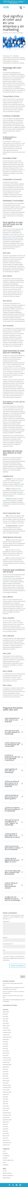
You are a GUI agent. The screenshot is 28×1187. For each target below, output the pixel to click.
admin (6, 32)
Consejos (5, 1153)
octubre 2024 (6, 1062)
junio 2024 (5, 1071)
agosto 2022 (6, 1122)
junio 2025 (5, 1044)
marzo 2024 (6, 1078)
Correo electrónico (8, 943)
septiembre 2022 (7, 1119)
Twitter (19, 488)
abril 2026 (5, 1021)
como (4, 1151)
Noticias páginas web (8, 1160)
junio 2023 (5, 1099)
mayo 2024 (5, 1073)
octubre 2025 (6, 1034)
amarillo (6, 620)
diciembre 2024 (7, 1057)
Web (4, 950)
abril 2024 (5, 1076)
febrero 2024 (6, 1080)
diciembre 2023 (7, 1085)
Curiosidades (20, 32)
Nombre (5, 937)
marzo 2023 (6, 1106)
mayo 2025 (5, 1046)
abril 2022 (5, 1131)
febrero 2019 (6, 1140)
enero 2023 (5, 1110)
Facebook (20, 480)
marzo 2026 (6, 1023)
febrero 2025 (6, 1053)
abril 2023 (5, 1103)
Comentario (6, 921)
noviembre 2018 (7, 1142)
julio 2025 (5, 1041)
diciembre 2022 (7, 1112)
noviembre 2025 (7, 1032)
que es (4, 1162)
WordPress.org (6, 1177)
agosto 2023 (6, 1094)
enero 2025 (5, 1055)
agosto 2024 (6, 1067)
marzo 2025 (6, 1051)
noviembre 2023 (7, 1087)
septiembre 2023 (7, 1092)
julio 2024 (5, 1069)
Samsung (8, 498)
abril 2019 (5, 1138)
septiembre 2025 (7, 1037)
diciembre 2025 (7, 1030)
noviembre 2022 (7, 1115)
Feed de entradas (7, 1173)
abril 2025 (5, 1048)
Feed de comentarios (8, 1175)
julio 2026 (5, 1014)
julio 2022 (5, 1124)
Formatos (5, 1158)
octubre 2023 (6, 1090)
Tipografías (5, 1164)
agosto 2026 (6, 1012)
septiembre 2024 (7, 1064)
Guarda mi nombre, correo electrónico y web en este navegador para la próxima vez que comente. (14, 958)
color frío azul (14, 640)
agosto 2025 (6, 1039)
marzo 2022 (6, 1133)
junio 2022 (5, 1126)
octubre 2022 (6, 1117)
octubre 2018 (6, 1145)
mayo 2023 (5, 1101)
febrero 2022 (6, 1135)
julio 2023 (5, 1096)
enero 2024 (5, 1083)
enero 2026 (5, 1028)
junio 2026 (5, 1016)
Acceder (5, 1171)
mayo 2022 (5, 1129)
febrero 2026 (6, 1025)
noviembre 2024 (7, 1060)
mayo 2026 (5, 1018)
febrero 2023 (6, 1108)
